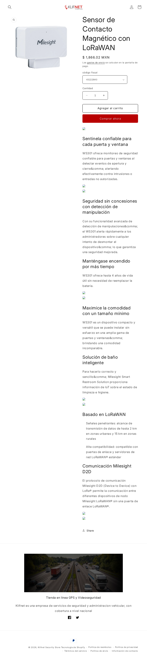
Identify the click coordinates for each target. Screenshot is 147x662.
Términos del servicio (75, 651)
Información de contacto (125, 651)
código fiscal (89, 72)
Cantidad (87, 88)
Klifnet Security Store (49, 647)
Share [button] (90, 530)
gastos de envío (96, 62)
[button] (10, 7)
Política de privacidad (126, 647)
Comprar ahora (110, 118)
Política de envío (99, 651)
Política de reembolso (100, 647)
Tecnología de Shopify (73, 647)
